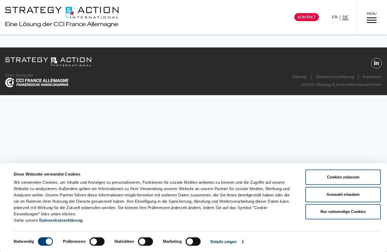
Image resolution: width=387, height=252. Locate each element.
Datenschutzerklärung (61, 220)
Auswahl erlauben (343, 194)
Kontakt (306, 17)
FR (334, 17)
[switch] (97, 241)
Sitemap (299, 76)
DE (345, 17)
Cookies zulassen (343, 177)
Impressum (372, 76)
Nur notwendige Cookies (343, 211)
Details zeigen (223, 241)
